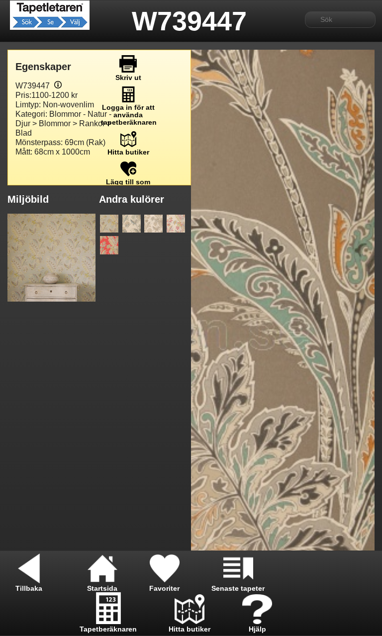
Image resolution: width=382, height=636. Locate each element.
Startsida (102, 588)
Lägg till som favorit (128, 185)
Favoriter (164, 588)
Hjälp (257, 629)
